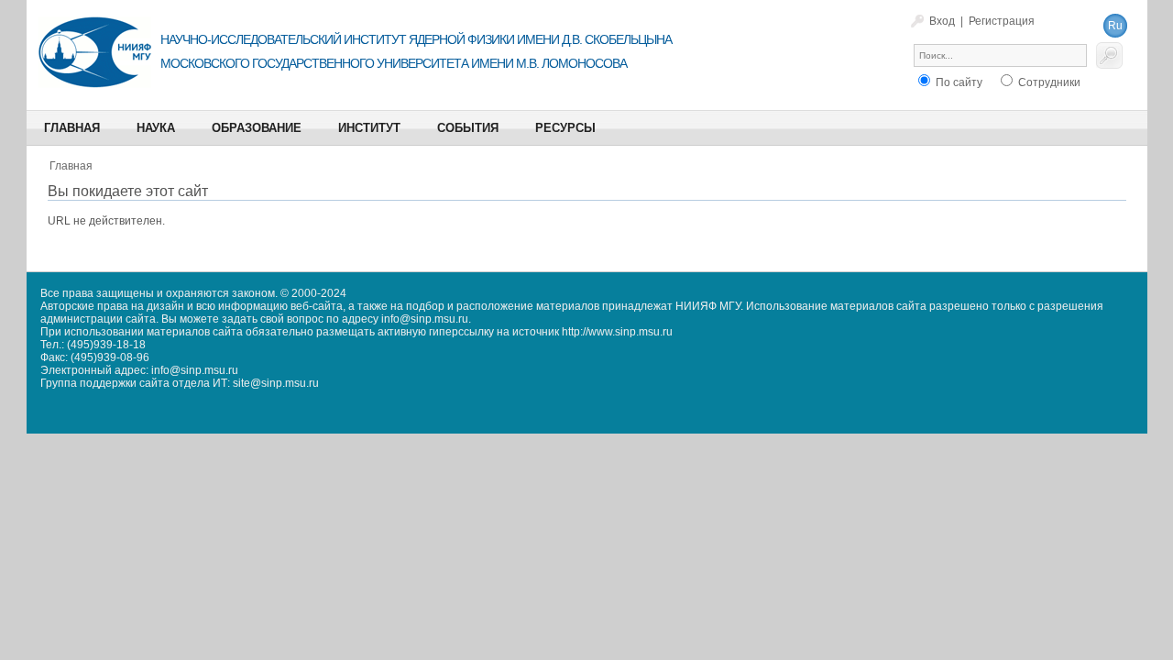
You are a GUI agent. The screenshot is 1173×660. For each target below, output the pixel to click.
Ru (1115, 25)
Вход (942, 21)
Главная (71, 166)
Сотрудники (1047, 82)
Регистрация (1002, 21)
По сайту (957, 82)
